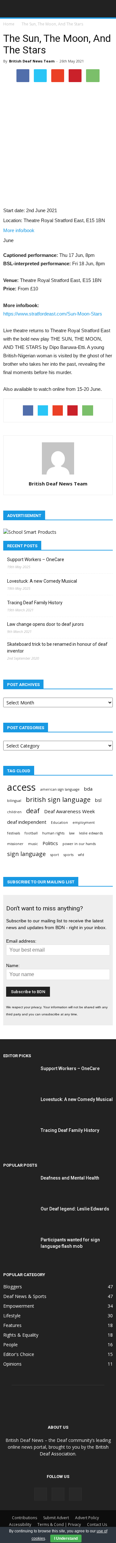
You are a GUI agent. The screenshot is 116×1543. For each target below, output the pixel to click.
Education (59, 822)
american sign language (60, 789)
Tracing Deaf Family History (35, 602)
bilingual (14, 800)
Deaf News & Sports (24, 1296)
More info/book (18, 230)
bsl (98, 800)
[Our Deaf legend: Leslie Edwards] (19, 1217)
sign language (26, 854)
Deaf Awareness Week (69, 811)
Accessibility (20, 1524)
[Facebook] (40, 1494)
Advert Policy (87, 1517)
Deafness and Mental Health (70, 1178)
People (10, 1344)
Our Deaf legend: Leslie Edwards (75, 1208)
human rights (53, 833)
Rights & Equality (20, 1335)
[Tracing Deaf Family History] (19, 1138)
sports (68, 854)
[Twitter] (75, 1494)
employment (83, 822)
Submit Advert (56, 1517)
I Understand (66, 1538)
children (14, 812)
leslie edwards (91, 833)
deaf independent (26, 822)
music (33, 844)
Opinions (12, 1364)
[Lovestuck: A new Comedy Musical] (19, 1107)
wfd (81, 854)
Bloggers (12, 1287)
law (71, 833)
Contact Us (97, 1524)
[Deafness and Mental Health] (19, 1186)
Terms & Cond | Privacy (59, 1524)
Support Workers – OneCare (35, 559)
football (31, 833)
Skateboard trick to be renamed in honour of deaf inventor (57, 648)
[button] (107, 8)
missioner (15, 844)
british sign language (58, 799)
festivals (13, 833)
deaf (33, 810)
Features (12, 1325)
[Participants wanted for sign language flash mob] (19, 1248)
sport (54, 854)
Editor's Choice (18, 1354)
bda (88, 789)
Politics (50, 843)
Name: (13, 965)
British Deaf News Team (31, 61)
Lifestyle (12, 1315)
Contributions (24, 1517)
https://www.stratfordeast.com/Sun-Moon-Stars (52, 313)
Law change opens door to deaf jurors (45, 624)
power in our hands (79, 844)
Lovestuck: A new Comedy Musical (42, 581)
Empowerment (18, 1306)
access (21, 787)
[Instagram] (58, 1494)
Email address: (21, 941)
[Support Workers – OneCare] (19, 1076)
